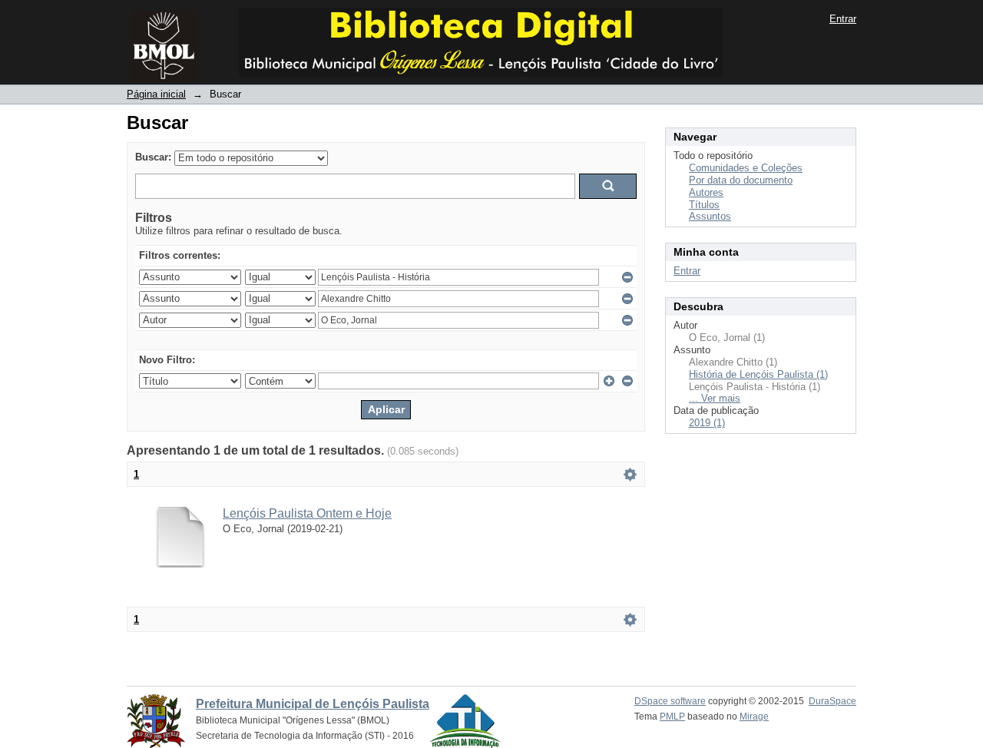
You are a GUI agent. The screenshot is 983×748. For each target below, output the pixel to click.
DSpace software (670, 701)
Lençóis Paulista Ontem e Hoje (307, 513)
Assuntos (710, 216)
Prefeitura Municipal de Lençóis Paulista (312, 703)
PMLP (672, 716)
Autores (706, 192)
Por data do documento (741, 180)
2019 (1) (707, 423)
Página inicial (156, 94)
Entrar (842, 19)
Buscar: (153, 157)
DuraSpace (832, 701)
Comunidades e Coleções (746, 168)
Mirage (754, 716)
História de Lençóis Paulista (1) (758, 374)
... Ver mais (714, 398)
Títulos (704, 204)
